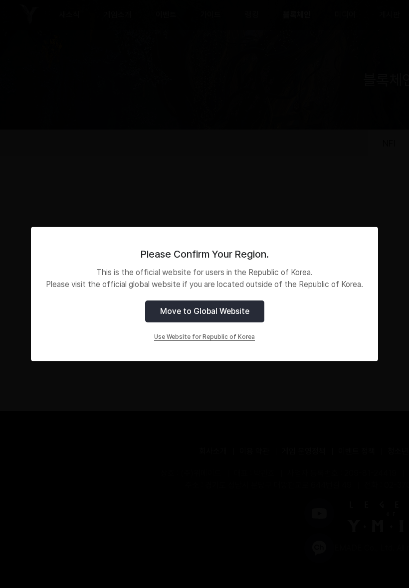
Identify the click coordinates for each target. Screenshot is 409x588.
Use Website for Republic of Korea (204, 336)
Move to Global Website (204, 311)
